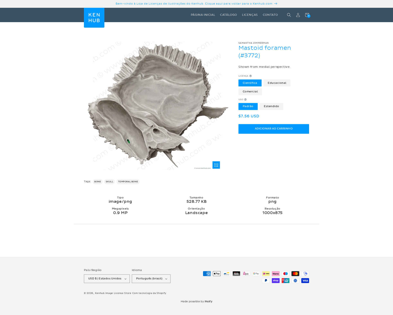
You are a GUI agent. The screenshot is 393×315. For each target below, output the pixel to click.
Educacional (277, 82)
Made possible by (196, 301)
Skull (109, 181)
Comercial (250, 91)
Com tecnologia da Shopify (149, 293)
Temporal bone (128, 181)
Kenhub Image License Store (113, 293)
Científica (250, 82)
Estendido (271, 106)
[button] (289, 14)
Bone (97, 181)
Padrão (248, 106)
